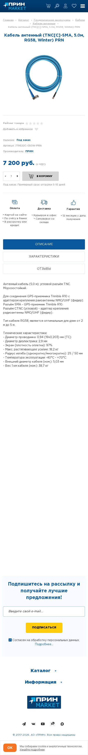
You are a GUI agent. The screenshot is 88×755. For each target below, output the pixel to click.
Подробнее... (44, 644)
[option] (44, 77)
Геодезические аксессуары (52, 20)
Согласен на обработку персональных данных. (46, 640)
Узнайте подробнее (32, 749)
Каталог (23, 20)
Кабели (80, 20)
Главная (8, 20)
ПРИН (29, 151)
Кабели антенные (44, 23)
